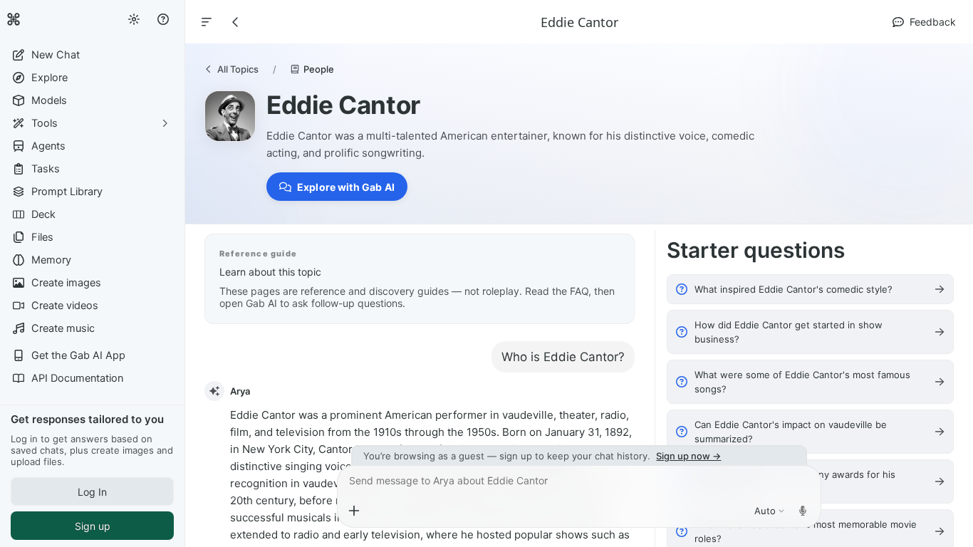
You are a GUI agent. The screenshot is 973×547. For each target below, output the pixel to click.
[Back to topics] (236, 22)
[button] (92, 54)
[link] (13, 19)
